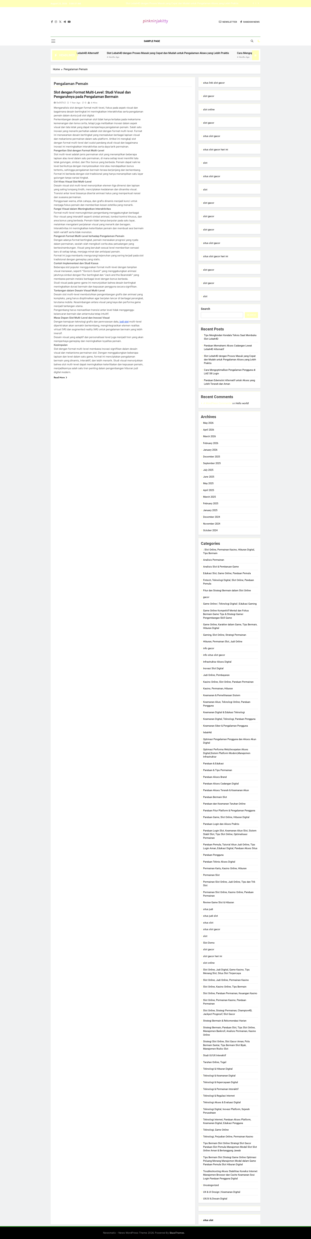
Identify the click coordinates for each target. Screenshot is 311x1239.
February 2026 (210, 443)
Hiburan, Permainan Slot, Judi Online (222, 641)
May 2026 (208, 422)
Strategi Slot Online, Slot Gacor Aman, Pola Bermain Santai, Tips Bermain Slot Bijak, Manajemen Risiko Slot (226, 1045)
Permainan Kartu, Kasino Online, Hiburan (225, 868)
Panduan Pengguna (213, 854)
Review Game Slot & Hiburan (218, 902)
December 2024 (211, 516)
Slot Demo (209, 942)
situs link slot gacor (214, 82)
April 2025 (208, 490)
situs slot (208, 922)
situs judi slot (210, 915)
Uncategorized (211, 1185)
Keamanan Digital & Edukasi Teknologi (224, 712)
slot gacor (208, 96)
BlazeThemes (177, 1232)
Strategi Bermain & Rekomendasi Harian (224, 1020)
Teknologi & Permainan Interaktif (220, 1089)
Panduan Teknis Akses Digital (219, 861)
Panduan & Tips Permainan (217, 770)
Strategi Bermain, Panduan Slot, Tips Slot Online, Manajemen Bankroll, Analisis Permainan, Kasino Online (229, 1031)
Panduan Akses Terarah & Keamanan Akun (226, 790)
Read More (59, 377)
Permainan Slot (211, 875)
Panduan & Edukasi (213, 763)
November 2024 (211, 523)
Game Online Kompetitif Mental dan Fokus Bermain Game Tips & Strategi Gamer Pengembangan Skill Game (226, 614)
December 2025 (211, 456)
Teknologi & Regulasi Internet (219, 1095)
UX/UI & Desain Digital (215, 1198)
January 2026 (210, 449)
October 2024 (210, 530)
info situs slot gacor (214, 655)
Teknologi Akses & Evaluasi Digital (222, 1102)
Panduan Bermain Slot (215, 797)
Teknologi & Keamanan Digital (219, 1075)
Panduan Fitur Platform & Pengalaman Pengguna (229, 810)
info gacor (208, 648)
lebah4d (207, 732)
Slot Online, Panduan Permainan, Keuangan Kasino (230, 993)
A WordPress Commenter (217, 403)
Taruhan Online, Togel (214, 1062)
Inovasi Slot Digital (213, 668)
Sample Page (152, 41)
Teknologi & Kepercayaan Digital (220, 1082)
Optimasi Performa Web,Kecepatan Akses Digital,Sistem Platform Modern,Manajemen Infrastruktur (226, 753)
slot (205, 162)
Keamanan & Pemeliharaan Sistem (221, 695)
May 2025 (208, 483)
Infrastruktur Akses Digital (217, 661)
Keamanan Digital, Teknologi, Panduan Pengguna (229, 719)
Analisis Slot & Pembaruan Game (221, 566)
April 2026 (208, 429)
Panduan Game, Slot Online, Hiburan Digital (226, 817)
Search (205, 308)
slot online (209, 109)
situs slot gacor (211, 136)
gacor (206, 597)
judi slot (124, 321)
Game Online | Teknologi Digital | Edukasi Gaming (230, 603)
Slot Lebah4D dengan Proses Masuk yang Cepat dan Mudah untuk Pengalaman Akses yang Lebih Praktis (131, 53)
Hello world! (242, 403)
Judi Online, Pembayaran (216, 675)
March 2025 (209, 496)
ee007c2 (61, 102)
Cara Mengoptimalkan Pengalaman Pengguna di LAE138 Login (204, 3)
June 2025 (208, 476)
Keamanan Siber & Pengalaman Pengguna (225, 725)
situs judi (208, 909)
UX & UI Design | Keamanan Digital (221, 1192)
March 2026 (209, 436)
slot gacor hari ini (212, 956)
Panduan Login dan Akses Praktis (221, 824)
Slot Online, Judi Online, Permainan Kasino (226, 980)
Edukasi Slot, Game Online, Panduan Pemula (227, 573)
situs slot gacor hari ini (215, 149)
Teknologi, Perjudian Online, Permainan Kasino (228, 1136)
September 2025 (212, 463)
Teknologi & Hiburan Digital (218, 1068)
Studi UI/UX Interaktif (214, 1055)
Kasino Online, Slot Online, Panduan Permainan (228, 681)
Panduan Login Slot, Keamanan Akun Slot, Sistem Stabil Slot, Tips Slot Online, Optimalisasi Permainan (229, 834)
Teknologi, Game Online (216, 1129)
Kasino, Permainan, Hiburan (218, 688)
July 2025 (208, 469)
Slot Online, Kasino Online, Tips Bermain (224, 986)
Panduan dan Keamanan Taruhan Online (224, 803)
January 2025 (210, 510)
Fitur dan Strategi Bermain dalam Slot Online (227, 590)
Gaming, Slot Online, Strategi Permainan (224, 634)
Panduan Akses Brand (215, 777)
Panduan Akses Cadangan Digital (221, 783)
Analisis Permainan (213, 559)
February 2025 (210, 503)
